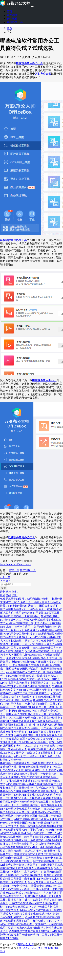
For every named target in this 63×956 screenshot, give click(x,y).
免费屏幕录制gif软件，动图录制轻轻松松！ (25, 598)
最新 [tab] (2, 591)
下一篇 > (5, 580)
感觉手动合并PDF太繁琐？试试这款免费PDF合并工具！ (31, 777)
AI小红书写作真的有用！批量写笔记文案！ (25, 682)
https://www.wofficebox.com (15, 564)
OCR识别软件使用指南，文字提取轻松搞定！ (36, 717)
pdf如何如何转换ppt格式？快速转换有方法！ (32, 675)
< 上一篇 (5, 577)
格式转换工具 (28, 570)
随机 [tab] (14, 591)
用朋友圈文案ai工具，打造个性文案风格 (24, 724)
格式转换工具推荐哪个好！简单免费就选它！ (27, 763)
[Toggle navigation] (32, 6)
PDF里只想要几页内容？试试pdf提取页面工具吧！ (30, 679)
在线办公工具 (15, 22)
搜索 (3, 588)
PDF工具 (14, 570)
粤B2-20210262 (27, 947)
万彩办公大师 (25, 944)
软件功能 (12, 15)
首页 (9, 11)
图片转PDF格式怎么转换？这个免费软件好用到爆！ (30, 721)
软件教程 (12, 18)
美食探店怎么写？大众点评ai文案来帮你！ (31, 738)
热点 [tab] (8, 591)
